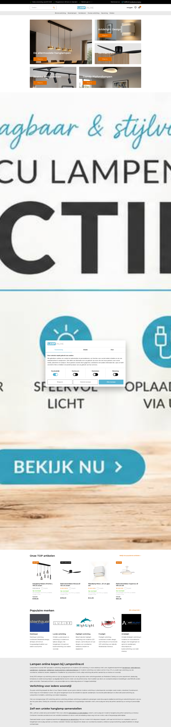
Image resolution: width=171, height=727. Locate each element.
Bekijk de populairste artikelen (130, 555)
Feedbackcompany (135, 2)
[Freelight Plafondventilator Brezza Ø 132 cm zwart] (71, 571)
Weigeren (60, 382)
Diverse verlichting (93, 13)
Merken (112, 13)
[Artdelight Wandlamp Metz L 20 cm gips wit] (99, 571)
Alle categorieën (134, 610)
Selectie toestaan (85, 382)
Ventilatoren (82, 13)
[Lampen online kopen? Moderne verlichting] (85, 7)
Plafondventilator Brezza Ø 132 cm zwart (70, 584)
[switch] (75, 374)
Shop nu (40, 59)
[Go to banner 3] (118, 53)
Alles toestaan (111, 382)
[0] (138, 8)
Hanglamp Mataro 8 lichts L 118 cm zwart (43, 584)
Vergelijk (45, 588)
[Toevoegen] (53, 598)
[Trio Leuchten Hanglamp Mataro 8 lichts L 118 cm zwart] (44, 571)
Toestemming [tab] (59, 349)
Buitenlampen (72, 13)
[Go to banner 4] (53, 77)
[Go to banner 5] (110, 77)
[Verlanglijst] (135, 8)
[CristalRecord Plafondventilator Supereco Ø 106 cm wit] (127, 571)
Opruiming (104, 13)
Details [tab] (85, 349)
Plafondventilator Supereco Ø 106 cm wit (127, 584)
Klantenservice (115, 2)
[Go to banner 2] (118, 30)
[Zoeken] (54, 7)
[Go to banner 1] (61, 42)
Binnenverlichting (60, 13)
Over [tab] (112, 349)
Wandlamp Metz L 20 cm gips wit (99, 584)
